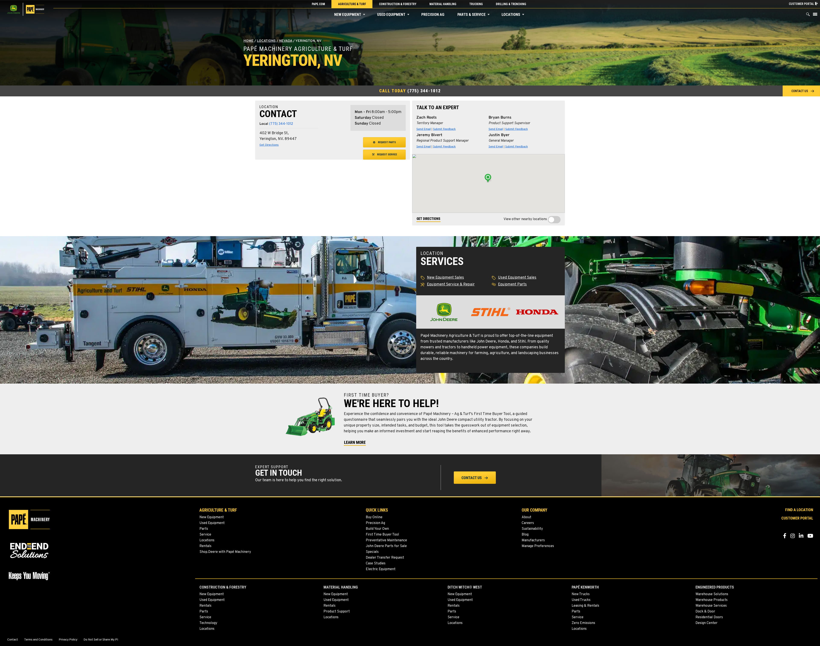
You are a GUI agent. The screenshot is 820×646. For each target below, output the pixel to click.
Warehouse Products (712, 600)
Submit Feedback (444, 129)
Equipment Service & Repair (451, 284)
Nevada (285, 41)
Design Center (707, 623)
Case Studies (375, 563)
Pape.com (318, 4)
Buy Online (374, 517)
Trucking (476, 4)
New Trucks (581, 594)
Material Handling (442, 4)
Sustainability (532, 529)
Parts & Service (471, 14)
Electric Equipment (380, 569)
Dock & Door (705, 611)
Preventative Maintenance (386, 540)
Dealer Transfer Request (385, 558)
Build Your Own (377, 529)
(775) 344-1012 (424, 90)
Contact (12, 639)
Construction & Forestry (397, 4)
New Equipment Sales (445, 277)
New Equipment (347, 14)
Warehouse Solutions (712, 594)
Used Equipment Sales (517, 277)
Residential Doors (709, 617)
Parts (203, 529)
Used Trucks (581, 600)
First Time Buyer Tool (382, 535)
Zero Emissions (583, 623)
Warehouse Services (711, 606)
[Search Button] (808, 15)
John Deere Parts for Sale (386, 546)
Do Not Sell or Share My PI (100, 639)
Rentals (205, 546)
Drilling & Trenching (511, 4)
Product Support (337, 611)
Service (205, 535)
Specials (372, 552)
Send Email (423, 129)
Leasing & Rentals (585, 606)
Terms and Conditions (38, 639)
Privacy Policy (68, 639)
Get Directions (269, 145)
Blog (525, 535)
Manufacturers (533, 540)
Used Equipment (391, 14)
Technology (208, 623)
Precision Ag (432, 14)
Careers (528, 523)
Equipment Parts (512, 284)
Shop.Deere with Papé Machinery (225, 552)
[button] (364, 14)
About (526, 517)
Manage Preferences (538, 546)
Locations (511, 14)
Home (248, 41)
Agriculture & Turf (352, 4)
